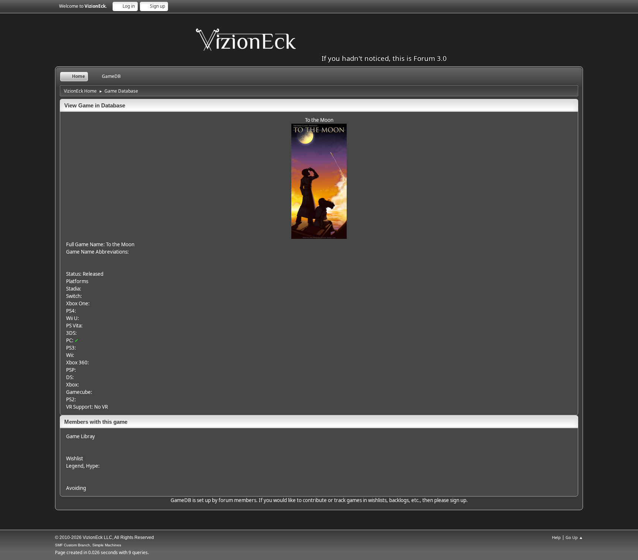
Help (556, 537)
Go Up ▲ (574, 537)
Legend (74, 466)
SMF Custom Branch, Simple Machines (88, 545)
